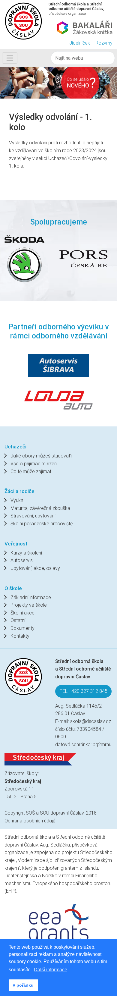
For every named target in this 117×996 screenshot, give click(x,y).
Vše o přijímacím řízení (34, 464)
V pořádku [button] (23, 985)
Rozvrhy (103, 43)
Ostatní (17, 620)
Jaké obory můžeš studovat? (41, 456)
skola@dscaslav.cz (90, 721)
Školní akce (22, 613)
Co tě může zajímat (30, 471)
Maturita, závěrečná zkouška (40, 508)
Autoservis (21, 560)
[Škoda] (24, 258)
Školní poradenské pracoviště (41, 523)
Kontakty (19, 636)
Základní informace (30, 597)
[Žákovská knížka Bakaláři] (84, 27)
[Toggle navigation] (9, 57)
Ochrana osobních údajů (30, 821)
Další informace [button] (50, 969)
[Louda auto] (58, 399)
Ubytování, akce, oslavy (35, 568)
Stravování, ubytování (33, 516)
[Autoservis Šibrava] (58, 365)
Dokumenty (22, 628)
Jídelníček (79, 43)
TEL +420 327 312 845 (83, 691)
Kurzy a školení (26, 553)
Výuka (16, 500)
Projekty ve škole (28, 605)
